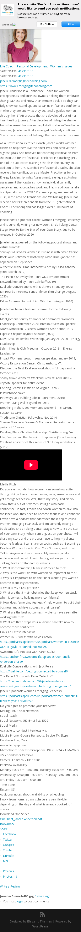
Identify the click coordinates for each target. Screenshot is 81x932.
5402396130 (25, 71)
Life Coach (7, 66)
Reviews (8, 871)
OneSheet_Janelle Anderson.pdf (21, 819)
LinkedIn (8, 856)
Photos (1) (10, 876)
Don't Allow (47, 24)
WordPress (40, 926)
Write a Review (10, 886)
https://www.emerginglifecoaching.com (26, 86)
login (20, 901)
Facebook (9, 834)
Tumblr (7, 850)
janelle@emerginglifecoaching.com (23, 81)
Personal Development (32, 66)
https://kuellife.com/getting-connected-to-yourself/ (34, 671)
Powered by (6, 24)
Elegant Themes (39, 921)
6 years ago (42, 896)
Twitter (7, 839)
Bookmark (7, 824)
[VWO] (16, 24)
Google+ (9, 845)
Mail (6, 861)
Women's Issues (60, 66)
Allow (71, 24)
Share (4, 829)
